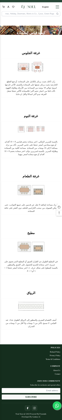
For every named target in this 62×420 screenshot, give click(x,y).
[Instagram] (34, 408)
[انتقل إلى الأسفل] (31, 29)
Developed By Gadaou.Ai (31, 417)
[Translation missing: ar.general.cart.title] (3, 7)
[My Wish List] (13, 7)
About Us (56, 370)
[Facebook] (27, 408)
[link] (31, 78)
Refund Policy (55, 352)
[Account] (8, 7)
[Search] (57, 14)
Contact (57, 374)
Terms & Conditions (53, 359)
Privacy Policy (55, 356)
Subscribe (31, 397)
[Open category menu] (57, 7)
